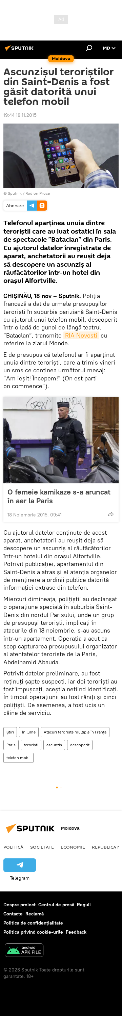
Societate (42, 847)
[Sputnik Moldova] (20, 51)
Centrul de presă (56, 905)
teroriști (31, 744)
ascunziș (54, 744)
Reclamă (34, 914)
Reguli (84, 905)
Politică (13, 847)
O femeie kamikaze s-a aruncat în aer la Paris (58, 496)
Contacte (13, 914)
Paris (11, 744)
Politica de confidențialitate (33, 923)
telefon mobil (18, 757)
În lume (29, 731)
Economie (73, 847)
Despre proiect (19, 905)
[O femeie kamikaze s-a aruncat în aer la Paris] (61, 440)
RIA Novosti (81, 335)
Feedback (76, 932)
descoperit (79, 744)
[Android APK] (24, 951)
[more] (111, 514)
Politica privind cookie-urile (33, 932)
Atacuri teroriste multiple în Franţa (75, 731)
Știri (10, 731)
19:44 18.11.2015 (20, 115)
